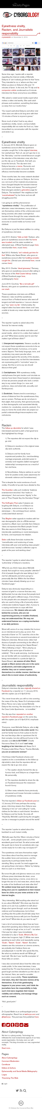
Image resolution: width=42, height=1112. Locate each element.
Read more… (7, 1048)
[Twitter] (17, 1090)
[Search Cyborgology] (24, 1090)
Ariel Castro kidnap (23, 273)
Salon (4, 539)
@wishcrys (6, 1017)
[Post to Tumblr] (13, 1025)
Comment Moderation (10, 1061)
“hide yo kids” (22, 237)
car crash (5, 289)
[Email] (26, 1025)
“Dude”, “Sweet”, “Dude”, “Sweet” (15, 942)
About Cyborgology (9, 1057)
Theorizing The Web (10, 1078)
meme (19, 166)
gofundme (26, 189)
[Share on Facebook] (4, 1025)
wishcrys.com (30, 1014)
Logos (4, 1074)
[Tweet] (8, 1025)
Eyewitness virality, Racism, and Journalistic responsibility (17, 29)
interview (33, 150)
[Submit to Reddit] (21, 1025)
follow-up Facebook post (27, 800)
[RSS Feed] (21, 1090)
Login (5, 1083)
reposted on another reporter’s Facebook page (17, 715)
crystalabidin (6, 37)
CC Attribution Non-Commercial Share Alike (21, 1108)
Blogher (9, 518)
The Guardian (7, 490)
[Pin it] (17, 1025)
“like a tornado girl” (26, 283)
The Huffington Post (10, 503)
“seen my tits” (14, 304)
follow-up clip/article (13, 428)
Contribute (6, 1064)
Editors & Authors (9, 1068)
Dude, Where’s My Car (28, 934)
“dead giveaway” (24, 268)
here (36, 245)
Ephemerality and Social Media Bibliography (19, 1071)
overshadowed (8, 195)
